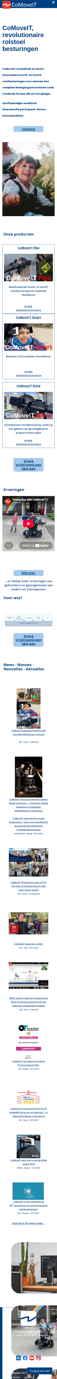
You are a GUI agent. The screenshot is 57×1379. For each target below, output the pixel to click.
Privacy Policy (29, 1377)
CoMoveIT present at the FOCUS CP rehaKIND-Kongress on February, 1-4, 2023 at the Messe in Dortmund (28, 1112)
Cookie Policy (15, 1377)
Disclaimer (43, 1377)
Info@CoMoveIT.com (28, 1362)
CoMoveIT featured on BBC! (28, 943)
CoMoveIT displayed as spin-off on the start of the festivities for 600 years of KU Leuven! (28, 886)
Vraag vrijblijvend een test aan (28, 465)
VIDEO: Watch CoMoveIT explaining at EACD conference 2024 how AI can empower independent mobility (28, 1002)
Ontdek (28, 306)
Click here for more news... (28, 1223)
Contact (28, 129)
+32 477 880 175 (28, 1365)
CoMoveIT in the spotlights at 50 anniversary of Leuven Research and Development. (28, 1205)
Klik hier (28, 573)
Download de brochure (28, 310)
